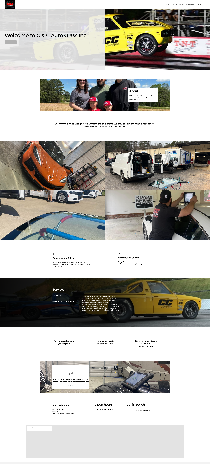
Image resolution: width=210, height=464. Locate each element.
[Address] (132, 410)
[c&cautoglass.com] (10, 4)
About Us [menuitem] (97, 460)
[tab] (64, 296)
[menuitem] (168, 4)
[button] (52, 165)
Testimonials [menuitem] (110, 460)
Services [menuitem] (103, 460)
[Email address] (129, 410)
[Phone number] (127, 410)
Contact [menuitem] (116, 460)
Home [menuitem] (92, 460)
